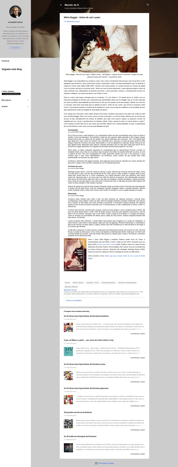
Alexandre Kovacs (15, 22)
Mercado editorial (71, 287)
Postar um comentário (74, 300)
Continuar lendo (137, 334)
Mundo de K (72, 5)
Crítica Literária (78, 283)
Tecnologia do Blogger (105, 463)
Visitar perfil (15, 47)
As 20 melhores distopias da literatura (80, 436)
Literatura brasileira (108, 283)
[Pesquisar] (148, 4)
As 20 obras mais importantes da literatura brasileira (86, 316)
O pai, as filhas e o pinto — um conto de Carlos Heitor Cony (89, 340)
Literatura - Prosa (92, 283)
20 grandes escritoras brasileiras (78, 412)
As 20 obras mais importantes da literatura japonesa (86, 388)
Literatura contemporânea (127, 283)
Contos (67, 283)
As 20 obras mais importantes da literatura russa (84, 364)
